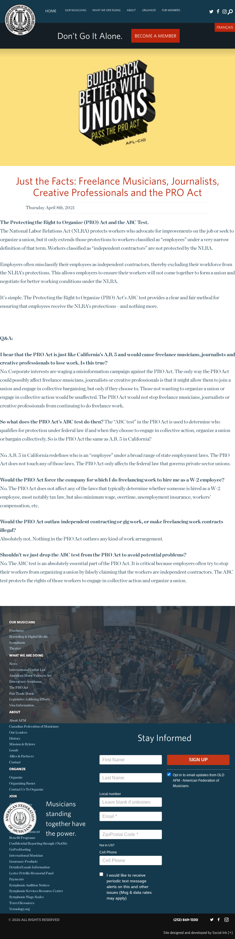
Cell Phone (108, 852)
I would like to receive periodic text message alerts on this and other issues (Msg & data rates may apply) (129, 886)
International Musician (26, 855)
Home (50, 11)
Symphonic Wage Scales (26, 897)
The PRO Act (18, 687)
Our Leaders (18, 732)
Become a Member (155, 35)
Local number (110, 794)
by (195, 932)
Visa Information (21, 705)
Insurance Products (23, 861)
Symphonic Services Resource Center (36, 891)
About (131, 10)
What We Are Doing (106, 10)
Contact (15, 762)
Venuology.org (19, 909)
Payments (16, 879)
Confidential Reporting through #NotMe (38, 843)
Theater (15, 648)
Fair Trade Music (21, 693)
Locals (13, 750)
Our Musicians (75, 10)
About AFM (17, 720)
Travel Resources (21, 903)
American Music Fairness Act (30, 675)
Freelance (16, 630)
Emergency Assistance (25, 681)
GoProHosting (20, 849)
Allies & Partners (21, 756)
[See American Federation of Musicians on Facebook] (218, 11)
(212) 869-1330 (185, 920)
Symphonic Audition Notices (29, 885)
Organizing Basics (22, 783)
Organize (149, 10)
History (14, 738)
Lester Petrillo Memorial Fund (31, 873)
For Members (171, 10)
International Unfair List (27, 669)
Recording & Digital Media (28, 636)
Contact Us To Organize (26, 789)
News (13, 663)
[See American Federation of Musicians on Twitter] (211, 11)
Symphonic (17, 642)
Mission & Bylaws (22, 744)
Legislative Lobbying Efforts (29, 699)
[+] (230, 932)
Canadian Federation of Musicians (34, 726)
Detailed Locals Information (29, 867)
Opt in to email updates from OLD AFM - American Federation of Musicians (198, 780)
